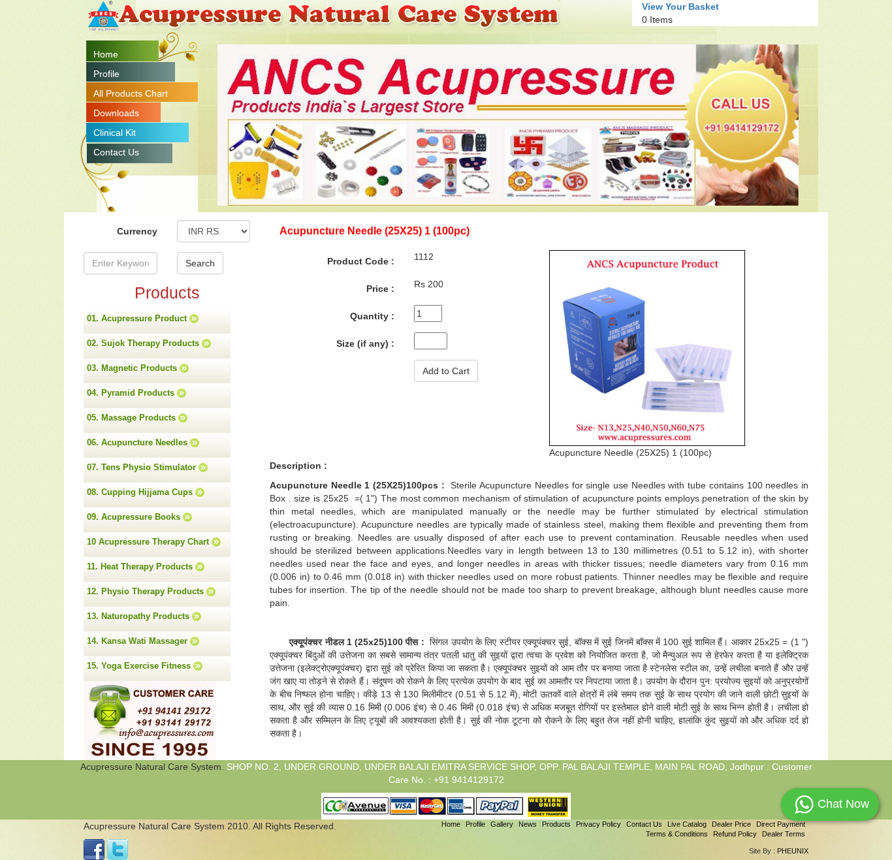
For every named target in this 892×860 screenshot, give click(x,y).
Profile (106, 74)
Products (556, 824)
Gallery (501, 824)
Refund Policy (735, 834)
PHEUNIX (792, 851)
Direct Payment (780, 824)
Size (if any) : (365, 343)
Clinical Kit (114, 132)
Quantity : (372, 316)
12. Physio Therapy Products (146, 591)
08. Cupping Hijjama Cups (141, 492)
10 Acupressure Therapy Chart (149, 542)
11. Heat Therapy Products (141, 566)
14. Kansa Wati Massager (138, 641)
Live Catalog (687, 824)
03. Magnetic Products (133, 368)
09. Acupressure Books (135, 517)
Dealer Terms (783, 834)
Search (200, 263)
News (527, 824)
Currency (137, 231)
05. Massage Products (132, 417)
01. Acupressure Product (138, 318)
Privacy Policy (598, 824)
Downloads (116, 113)
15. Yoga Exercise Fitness (140, 666)
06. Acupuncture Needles (138, 442)
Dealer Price (731, 824)
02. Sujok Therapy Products (144, 343)
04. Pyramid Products (132, 393)
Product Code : (360, 261)
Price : (380, 288)
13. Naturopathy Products (139, 616)
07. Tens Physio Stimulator (143, 467)
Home (105, 54)
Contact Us (116, 152)
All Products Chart (130, 93)
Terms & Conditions (677, 834)
